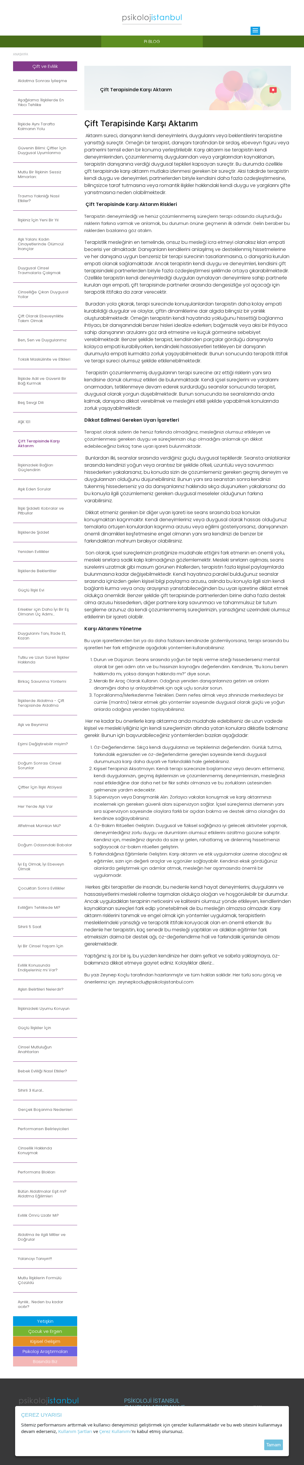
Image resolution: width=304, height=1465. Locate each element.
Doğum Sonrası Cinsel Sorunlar (39, 765)
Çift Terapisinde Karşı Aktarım (39, 443)
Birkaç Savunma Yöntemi (42, 681)
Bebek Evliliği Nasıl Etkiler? (42, 1071)
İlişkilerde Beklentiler (37, 571)
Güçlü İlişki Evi (31, 590)
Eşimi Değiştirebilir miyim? (43, 744)
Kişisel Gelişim (45, 1341)
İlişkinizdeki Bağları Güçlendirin (35, 467)
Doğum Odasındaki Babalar (45, 845)
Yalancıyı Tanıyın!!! (35, 1258)
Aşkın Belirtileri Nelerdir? (41, 989)
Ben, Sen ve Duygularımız (42, 340)
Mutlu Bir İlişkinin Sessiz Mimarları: (39, 174)
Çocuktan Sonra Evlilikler (41, 888)
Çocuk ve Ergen (45, 1331)
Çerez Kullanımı (115, 1431)
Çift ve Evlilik (45, 66)
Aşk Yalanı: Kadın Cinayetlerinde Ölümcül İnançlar (41, 244)
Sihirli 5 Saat (29, 927)
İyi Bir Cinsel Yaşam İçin (40, 946)
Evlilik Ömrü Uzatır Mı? (38, 1215)
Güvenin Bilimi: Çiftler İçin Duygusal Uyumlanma (42, 150)
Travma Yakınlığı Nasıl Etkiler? (38, 198)
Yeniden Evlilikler (33, 551)
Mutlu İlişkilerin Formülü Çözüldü (39, 1280)
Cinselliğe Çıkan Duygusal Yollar (43, 294)
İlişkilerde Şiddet (33, 532)
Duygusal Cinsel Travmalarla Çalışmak (39, 270)
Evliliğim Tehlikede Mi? (39, 907)
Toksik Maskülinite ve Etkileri (44, 359)
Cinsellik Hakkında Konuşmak (35, 1150)
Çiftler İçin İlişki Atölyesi (40, 787)
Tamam (273, 1444)
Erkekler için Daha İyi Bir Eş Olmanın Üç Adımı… (43, 612)
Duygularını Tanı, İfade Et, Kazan (42, 636)
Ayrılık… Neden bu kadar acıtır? (40, 1304)
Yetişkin (45, 1321)
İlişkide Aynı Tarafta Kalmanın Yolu (36, 126)
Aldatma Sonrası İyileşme (42, 81)
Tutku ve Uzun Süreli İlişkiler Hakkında (43, 660)
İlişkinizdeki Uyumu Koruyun (43, 1008)
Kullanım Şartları (75, 1431)
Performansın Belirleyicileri (43, 1129)
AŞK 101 (24, 422)
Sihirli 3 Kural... (31, 1090)
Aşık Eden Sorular (34, 489)
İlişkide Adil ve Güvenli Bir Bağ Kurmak (42, 381)
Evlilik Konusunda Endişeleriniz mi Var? (38, 968)
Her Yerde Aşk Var (35, 806)
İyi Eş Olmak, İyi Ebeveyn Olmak (41, 866)
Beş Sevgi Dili (31, 402)
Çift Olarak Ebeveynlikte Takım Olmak (41, 318)
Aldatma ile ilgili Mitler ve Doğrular (42, 1237)
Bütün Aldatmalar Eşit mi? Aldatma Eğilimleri (42, 1194)
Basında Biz (45, 1361)
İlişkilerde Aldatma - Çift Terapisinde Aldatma (41, 703)
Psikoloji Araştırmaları (45, 1351)
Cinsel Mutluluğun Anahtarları (35, 1049)
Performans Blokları (36, 1172)
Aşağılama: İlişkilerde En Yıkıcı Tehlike (41, 102)
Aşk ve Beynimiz (33, 724)
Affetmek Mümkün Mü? (39, 825)
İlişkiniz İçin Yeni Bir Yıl (38, 220)
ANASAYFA (20, 54)
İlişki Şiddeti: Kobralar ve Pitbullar (41, 511)
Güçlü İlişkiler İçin (34, 1028)
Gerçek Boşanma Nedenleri (45, 1109)
